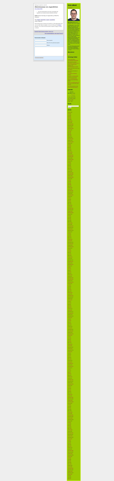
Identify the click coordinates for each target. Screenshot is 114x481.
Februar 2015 (70, 308)
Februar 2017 (70, 274)
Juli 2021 (69, 197)
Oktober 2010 (70, 382)
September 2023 (70, 159)
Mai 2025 (69, 132)
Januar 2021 (70, 206)
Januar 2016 (70, 293)
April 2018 (69, 254)
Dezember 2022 (70, 172)
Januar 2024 (70, 153)
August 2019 (70, 231)
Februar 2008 (70, 429)
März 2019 (69, 237)
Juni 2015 (69, 302)
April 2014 (69, 323)
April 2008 (69, 426)
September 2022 (70, 177)
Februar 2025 (70, 137)
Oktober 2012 (70, 348)
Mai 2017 (69, 270)
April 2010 (69, 391)
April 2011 (69, 373)
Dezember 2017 (70, 259)
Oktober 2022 (70, 175)
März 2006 (69, 463)
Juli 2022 (69, 180)
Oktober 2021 (70, 193)
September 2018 (70, 246)
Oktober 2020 (70, 211)
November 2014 (70, 313)
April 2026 (69, 118)
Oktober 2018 (70, 245)
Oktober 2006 (70, 453)
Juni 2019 (69, 234)
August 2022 (70, 178)
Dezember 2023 (70, 155)
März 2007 (69, 446)
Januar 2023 (70, 171)
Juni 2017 (69, 268)
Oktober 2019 (70, 228)
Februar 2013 (70, 344)
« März (69, 101)
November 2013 (70, 330)
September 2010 (70, 384)
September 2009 (70, 401)
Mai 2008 (69, 425)
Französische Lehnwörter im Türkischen (72, 71)
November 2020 (70, 209)
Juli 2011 (69, 369)
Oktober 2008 (70, 418)
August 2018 (70, 248)
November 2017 (70, 261)
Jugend (47, 19)
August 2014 (70, 317)
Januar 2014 (70, 327)
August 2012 (70, 351)
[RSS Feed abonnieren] (69, 54)
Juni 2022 (69, 181)
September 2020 (70, 212)
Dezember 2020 (70, 208)
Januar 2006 (70, 466)
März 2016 (69, 290)
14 (70, 97)
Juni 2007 (69, 441)
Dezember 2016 (70, 277)
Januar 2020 (70, 224)
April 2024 (69, 149)
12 (68, 97)
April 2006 (69, 462)
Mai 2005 (69, 478)
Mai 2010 (69, 389)
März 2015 (69, 307)
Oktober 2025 (70, 126)
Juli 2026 (69, 113)
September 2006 (70, 454)
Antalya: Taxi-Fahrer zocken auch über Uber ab (73, 69)
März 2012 (69, 358)
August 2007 (70, 438)
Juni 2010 (69, 388)
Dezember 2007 (70, 432)
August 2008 (70, 420)
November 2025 (70, 125)
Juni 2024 (69, 146)
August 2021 (70, 196)
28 (70, 100)
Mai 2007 (69, 443)
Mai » (72, 101)
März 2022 (69, 186)
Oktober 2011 (70, 364)
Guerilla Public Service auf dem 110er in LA (44, 31)
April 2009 (69, 409)
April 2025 (69, 134)
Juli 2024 (69, 144)
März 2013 (69, 342)
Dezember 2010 (70, 379)
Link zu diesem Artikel (38, 8)
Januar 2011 (70, 378)
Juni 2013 (69, 338)
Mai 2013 (69, 339)
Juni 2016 (69, 286)
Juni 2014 (69, 320)
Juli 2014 (69, 319)
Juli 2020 (69, 215)
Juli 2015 (69, 301)
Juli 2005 (69, 475)
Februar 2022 (70, 187)
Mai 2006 (69, 460)
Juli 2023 (69, 162)
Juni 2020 (69, 217)
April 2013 (69, 341)
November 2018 (70, 243)
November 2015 (70, 296)
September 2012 (70, 350)
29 (71, 100)
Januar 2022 (70, 188)
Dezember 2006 (70, 450)
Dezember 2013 (70, 329)
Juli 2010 (69, 387)
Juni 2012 (69, 354)
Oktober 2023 (70, 157)
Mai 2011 (69, 372)
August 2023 (70, 160)
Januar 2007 (70, 449)
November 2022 (70, 174)
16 (72, 97)
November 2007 (70, 434)
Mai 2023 (69, 165)
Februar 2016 (70, 292)
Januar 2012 (70, 361)
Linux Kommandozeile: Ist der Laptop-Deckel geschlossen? (73, 86)
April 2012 (69, 357)
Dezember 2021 (70, 190)
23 (72, 98)
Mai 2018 (69, 252)
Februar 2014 (70, 326)
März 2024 (69, 150)
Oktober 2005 (70, 471)
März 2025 (69, 135)
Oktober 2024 (70, 140)
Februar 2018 (70, 256)
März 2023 (69, 168)
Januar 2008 (70, 431)
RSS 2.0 (59, 25)
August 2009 (70, 403)
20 (69, 98)
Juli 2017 (69, 267)
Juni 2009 (69, 406)
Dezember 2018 (70, 242)
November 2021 (70, 191)
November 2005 (70, 469)
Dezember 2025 (70, 123)
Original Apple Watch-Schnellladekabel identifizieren (73, 60)
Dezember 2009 (70, 397)
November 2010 (70, 381)
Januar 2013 (70, 345)
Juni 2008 (69, 423)
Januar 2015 (70, 310)
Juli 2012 (69, 353)
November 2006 (70, 452)
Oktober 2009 (70, 400)
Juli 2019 (69, 233)
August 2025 (70, 129)
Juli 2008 (69, 422)
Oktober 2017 (70, 262)
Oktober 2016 (70, 280)
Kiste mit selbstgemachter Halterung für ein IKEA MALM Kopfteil (73, 79)
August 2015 (70, 299)
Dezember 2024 (70, 138)
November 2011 (70, 363)
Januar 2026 (70, 122)
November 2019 (70, 227)
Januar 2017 (70, 276)
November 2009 (70, 398)
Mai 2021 (69, 200)
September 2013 (70, 333)
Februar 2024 (70, 152)
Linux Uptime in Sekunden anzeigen (72, 74)
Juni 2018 (69, 251)
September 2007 (70, 437)
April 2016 (69, 289)
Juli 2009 (69, 404)
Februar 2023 (70, 169)
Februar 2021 (70, 205)
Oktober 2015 (70, 298)
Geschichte (43, 19)
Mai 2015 (69, 304)
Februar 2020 (70, 222)
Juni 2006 (69, 459)
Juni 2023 (69, 163)
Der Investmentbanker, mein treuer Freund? (54, 33)
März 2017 (69, 273)
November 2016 (70, 279)
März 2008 (69, 428)
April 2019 (69, 236)
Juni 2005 (69, 477)
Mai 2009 (69, 407)
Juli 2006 (69, 457)
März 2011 (69, 375)
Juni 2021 (69, 199)
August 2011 (70, 367)
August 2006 (70, 456)
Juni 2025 (69, 131)
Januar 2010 (70, 395)
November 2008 (70, 416)
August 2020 (70, 214)
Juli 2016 (69, 285)
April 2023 (69, 166)
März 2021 (69, 203)
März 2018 (69, 255)
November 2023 (70, 156)
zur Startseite (70, 7)
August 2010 (70, 385)
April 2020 (69, 220)
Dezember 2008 (70, 415)
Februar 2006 (70, 465)
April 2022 (69, 184)
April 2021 (69, 202)
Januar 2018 (70, 258)
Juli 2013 (69, 336)
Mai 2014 (69, 321)
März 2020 (69, 221)
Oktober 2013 (70, 332)
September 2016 (70, 282)
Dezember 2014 (70, 311)
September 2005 (70, 472)
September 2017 (70, 264)
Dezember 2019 (70, 225)
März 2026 (69, 119)
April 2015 (69, 305)
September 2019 (70, 230)
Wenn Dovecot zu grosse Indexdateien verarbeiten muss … (73, 62)
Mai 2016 (69, 287)
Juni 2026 (69, 115)
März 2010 (69, 392)
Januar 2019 (70, 240)
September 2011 (70, 366)
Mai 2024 (69, 147)
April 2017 (69, 271)
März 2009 (69, 410)
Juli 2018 (69, 249)
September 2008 (70, 419)
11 (74, 95)
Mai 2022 (69, 183)
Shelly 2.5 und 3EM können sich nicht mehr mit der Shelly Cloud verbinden (73, 83)
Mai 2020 (69, 218)
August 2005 (70, 474)
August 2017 (70, 265)
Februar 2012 (70, 360)
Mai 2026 (69, 116)
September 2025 (70, 128)
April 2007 (69, 444)
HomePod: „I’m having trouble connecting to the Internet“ (73, 76)
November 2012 (70, 347)
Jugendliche (52, 19)
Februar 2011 (70, 376)
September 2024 (70, 141)
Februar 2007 (70, 447)
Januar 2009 (70, 413)
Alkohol (38, 19)
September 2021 (70, 194)
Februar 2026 (70, 121)
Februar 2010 (70, 394)
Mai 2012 (69, 355)
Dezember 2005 (70, 468)
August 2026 (70, 112)
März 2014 (69, 324)
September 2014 (70, 316)
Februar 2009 (70, 412)
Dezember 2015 (70, 295)
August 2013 (70, 335)
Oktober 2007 (70, 435)
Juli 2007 (69, 440)
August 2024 (70, 143)
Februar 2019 (70, 239)
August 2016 (70, 283)
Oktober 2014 (70, 314)
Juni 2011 (69, 370)
